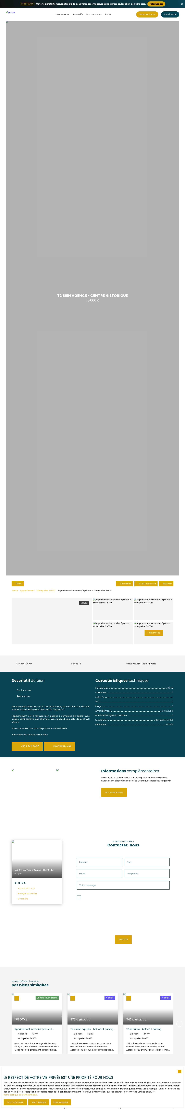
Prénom (83, 862)
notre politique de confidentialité (20, 1094)
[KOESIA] (16, 14)
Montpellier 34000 (46, 590)
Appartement (27, 590)
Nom (129, 862)
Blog (108, 14)
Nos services (62, 14)
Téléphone (132, 873)
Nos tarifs (78, 14)
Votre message (87, 885)
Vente (15, 590)
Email (82, 873)
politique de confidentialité (113, 924)
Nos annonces (94, 14)
